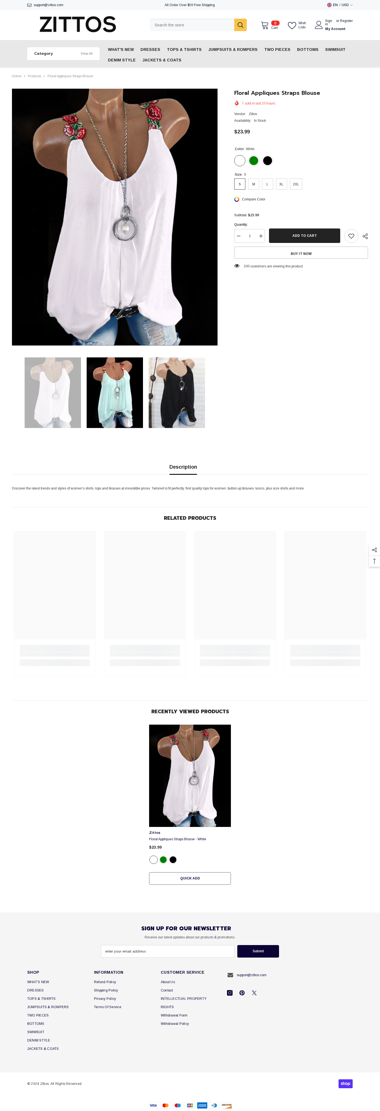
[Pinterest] (242, 993)
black (173, 860)
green (163, 860)
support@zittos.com (48, 5)
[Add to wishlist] (351, 236)
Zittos (253, 114)
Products (34, 76)
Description (183, 467)
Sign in (328, 22)
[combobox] (192, 25)
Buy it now (301, 254)
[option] (115, 217)
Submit (258, 951)
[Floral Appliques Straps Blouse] (190, 776)
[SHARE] (363, 236)
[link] (55, 654)
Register (346, 21)
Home (16, 76)
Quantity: (241, 225)
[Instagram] (230, 993)
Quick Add (190, 878)
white (153, 860)
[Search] (198, 25)
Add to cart (304, 236)
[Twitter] (254, 993)
